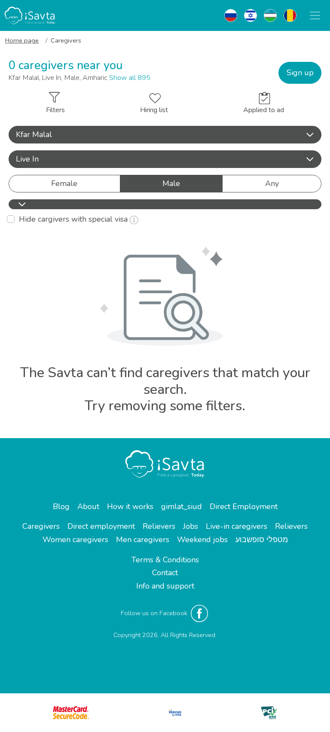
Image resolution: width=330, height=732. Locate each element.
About (88, 506)
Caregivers (41, 526)
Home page (22, 40)
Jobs (190, 526)
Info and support (165, 586)
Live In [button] (27, 159)
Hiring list (154, 110)
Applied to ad (263, 110)
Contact (165, 572)
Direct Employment (244, 506)
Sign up (300, 72)
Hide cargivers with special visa (74, 219)
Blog (61, 506)
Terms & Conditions (165, 560)
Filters (55, 110)
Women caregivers (75, 539)
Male (171, 183)
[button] (165, 134)
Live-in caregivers (236, 526)
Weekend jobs (202, 539)
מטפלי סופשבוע (261, 539)
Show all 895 (129, 77)
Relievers (159, 526)
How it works (130, 506)
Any (272, 183)
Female (64, 183)
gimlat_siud (181, 506)
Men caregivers (142, 539)
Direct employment (101, 526)
